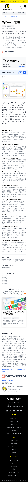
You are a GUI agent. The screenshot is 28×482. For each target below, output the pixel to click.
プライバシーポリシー (14, 446)
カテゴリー (5, 13)
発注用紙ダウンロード (14, 475)
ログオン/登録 (14, 460)
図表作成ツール (14, 16)
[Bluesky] (17, 410)
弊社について (14, 418)
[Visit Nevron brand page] (8, 52)
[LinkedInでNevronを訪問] (5, 383)
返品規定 (14, 449)
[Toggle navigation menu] (13, 72)
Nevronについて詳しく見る (9, 369)
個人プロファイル (14, 472)
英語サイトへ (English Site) (14, 433)
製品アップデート (7, 318)
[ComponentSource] (7, 7)
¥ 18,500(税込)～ (21, 66)
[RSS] (21, 410)
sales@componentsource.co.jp (14, 405)
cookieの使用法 (14, 443)
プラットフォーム (20, 13)
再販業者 (14, 430)
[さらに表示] (26, 1)
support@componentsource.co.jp (14, 406)
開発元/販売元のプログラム (14, 427)
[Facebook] (14, 410)
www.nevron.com (7, 380)
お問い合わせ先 (14, 421)
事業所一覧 (14, 424)
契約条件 (14, 452)
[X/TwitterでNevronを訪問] (8, 383)
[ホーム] (2, 16)
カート (14, 463)
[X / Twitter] (10, 410)
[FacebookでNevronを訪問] (3, 383)
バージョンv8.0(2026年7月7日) (9, 28)
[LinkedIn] (7, 410)
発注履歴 (14, 469)
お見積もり (14, 466)
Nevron (4, 26)
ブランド (12, 13)
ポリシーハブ (14, 440)
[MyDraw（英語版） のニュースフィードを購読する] (25, 293)
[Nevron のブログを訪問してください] (11, 383)
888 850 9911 (15, 399)
